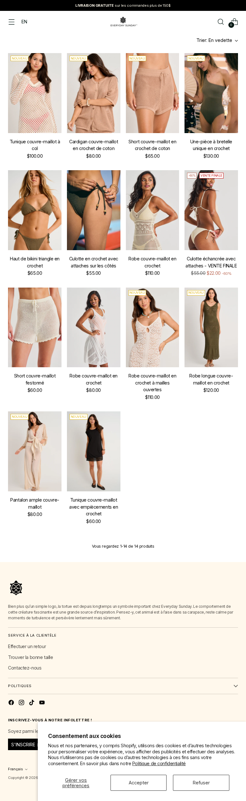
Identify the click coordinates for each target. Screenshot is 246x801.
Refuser (201, 782)
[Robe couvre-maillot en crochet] (152, 210)
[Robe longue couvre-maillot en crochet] (211, 328)
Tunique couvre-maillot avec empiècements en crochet (93, 506)
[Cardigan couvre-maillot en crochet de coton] (93, 93)
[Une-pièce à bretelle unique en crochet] (211, 93)
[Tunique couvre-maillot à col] (35, 93)
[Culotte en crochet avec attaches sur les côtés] (93, 210)
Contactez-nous (24, 667)
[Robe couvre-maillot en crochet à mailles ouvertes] (152, 328)
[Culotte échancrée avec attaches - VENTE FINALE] (211, 210)
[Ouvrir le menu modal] (11, 21)
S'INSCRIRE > (25, 744)
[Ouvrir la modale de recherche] (220, 21)
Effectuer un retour (27, 646)
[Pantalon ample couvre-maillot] (35, 451)
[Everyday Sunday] (123, 21)
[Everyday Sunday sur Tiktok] (32, 703)
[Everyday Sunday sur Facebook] (12, 703)
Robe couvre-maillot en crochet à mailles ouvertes (152, 382)
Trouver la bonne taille (30, 657)
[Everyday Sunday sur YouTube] (42, 703)
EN (24, 21)
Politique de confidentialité (159, 763)
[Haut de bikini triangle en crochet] (35, 210)
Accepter (139, 782)
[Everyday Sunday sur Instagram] (22, 703)
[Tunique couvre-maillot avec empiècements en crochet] (93, 451)
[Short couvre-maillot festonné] (35, 328)
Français (15, 769)
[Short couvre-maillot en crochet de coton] (152, 93)
